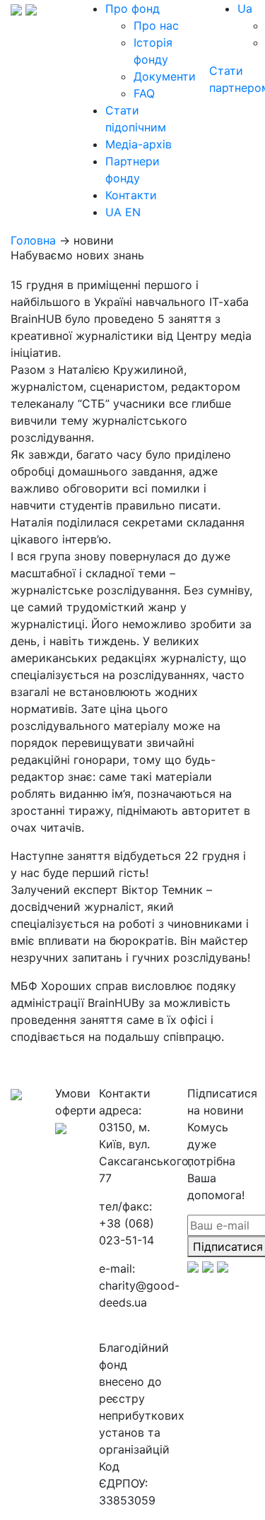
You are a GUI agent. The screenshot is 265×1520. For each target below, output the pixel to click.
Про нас (156, 25)
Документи (165, 76)
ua (244, 8)
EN (133, 212)
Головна (33, 240)
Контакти (131, 195)
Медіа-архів (138, 144)
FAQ (144, 93)
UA (113, 212)
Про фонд (132, 8)
